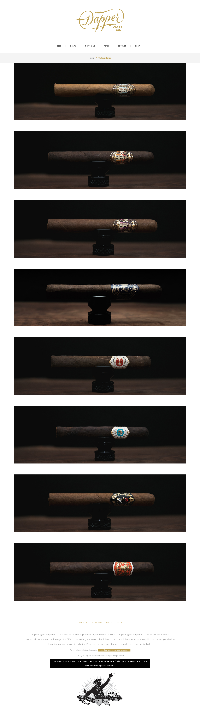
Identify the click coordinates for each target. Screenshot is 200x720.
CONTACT (122, 46)
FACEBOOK (83, 623)
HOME (58, 46)
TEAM (106, 46)
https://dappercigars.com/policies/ (114, 650)
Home (91, 58)
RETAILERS (90, 46)
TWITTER (109, 623)
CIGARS (73, 46)
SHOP (137, 46)
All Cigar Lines (104, 58)
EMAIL (119, 623)
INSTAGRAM (96, 623)
